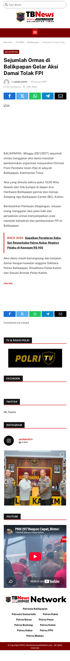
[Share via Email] (60, 96)
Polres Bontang (23, 625)
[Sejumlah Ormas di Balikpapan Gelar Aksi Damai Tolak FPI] (35, 124)
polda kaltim (20, 82)
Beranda (8, 42)
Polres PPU (46, 630)
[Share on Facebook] (9, 96)
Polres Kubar (25, 630)
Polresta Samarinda (24, 614)
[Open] (35, 481)
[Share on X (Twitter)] (22, 96)
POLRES (20, 42)
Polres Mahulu (35, 635)
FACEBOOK (13, 378)
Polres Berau (24, 619)
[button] (35, 32)
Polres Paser (46, 619)
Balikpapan (33, 42)
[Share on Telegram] (48, 96)
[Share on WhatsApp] (35, 96)
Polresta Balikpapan (35, 608)
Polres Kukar (50, 614)
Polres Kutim (48, 625)
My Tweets (10, 412)
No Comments (14, 87)
